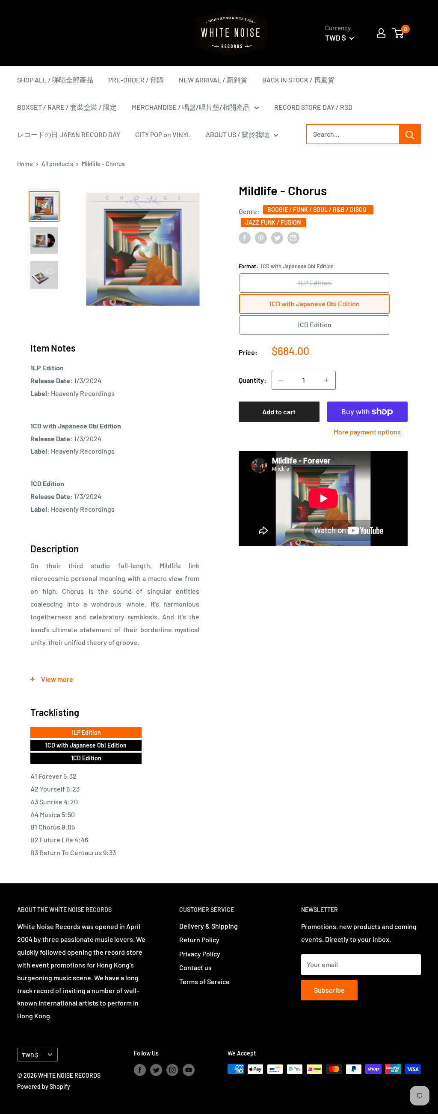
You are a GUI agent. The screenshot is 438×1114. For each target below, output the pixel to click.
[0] (398, 33)
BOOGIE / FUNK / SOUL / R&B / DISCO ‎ (318, 209)
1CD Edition (86, 758)
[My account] (381, 33)
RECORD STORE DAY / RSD (313, 107)
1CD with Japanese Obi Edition (86, 745)
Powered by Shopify (43, 1086)
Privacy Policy (199, 954)
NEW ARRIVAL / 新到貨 (213, 80)
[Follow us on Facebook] (140, 1070)
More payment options (367, 432)
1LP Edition (86, 732)
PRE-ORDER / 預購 (136, 80)
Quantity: (252, 380)
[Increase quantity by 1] (326, 380)
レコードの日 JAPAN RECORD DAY (68, 134)
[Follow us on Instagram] (172, 1070)
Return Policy (199, 939)
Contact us (195, 967)
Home (25, 163)
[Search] (409, 134)
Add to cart (279, 411)
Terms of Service (204, 981)
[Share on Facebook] (245, 237)
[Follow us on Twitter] (156, 1070)
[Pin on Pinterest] (261, 237)
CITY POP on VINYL (163, 134)
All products (57, 163)
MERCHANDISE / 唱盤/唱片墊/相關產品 (191, 107)
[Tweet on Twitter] (277, 237)
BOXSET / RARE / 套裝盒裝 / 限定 (67, 107)
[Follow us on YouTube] (189, 1070)
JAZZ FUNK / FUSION (273, 222)
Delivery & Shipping (208, 926)
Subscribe (329, 990)
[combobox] (353, 134)
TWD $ (30, 1054)
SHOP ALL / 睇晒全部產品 (55, 80)
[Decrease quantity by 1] (281, 380)
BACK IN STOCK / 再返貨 (298, 80)
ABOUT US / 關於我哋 (237, 134)
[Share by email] (293, 237)
